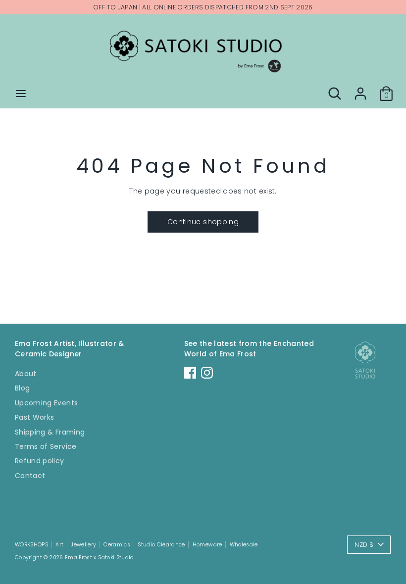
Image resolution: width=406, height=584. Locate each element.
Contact (30, 476)
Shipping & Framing (50, 432)
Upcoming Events (46, 403)
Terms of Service (46, 446)
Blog (22, 388)
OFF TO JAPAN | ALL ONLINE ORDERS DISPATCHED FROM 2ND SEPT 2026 (203, 7)
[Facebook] (190, 373)
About (26, 374)
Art (59, 544)
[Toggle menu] (21, 93)
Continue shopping (203, 222)
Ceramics (116, 544)
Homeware (207, 544)
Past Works (34, 417)
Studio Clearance (161, 544)
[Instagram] (207, 373)
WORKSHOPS (31, 544)
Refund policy (39, 461)
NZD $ (364, 544)
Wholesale (244, 544)
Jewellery (83, 544)
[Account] (360, 89)
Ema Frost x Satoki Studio (99, 557)
